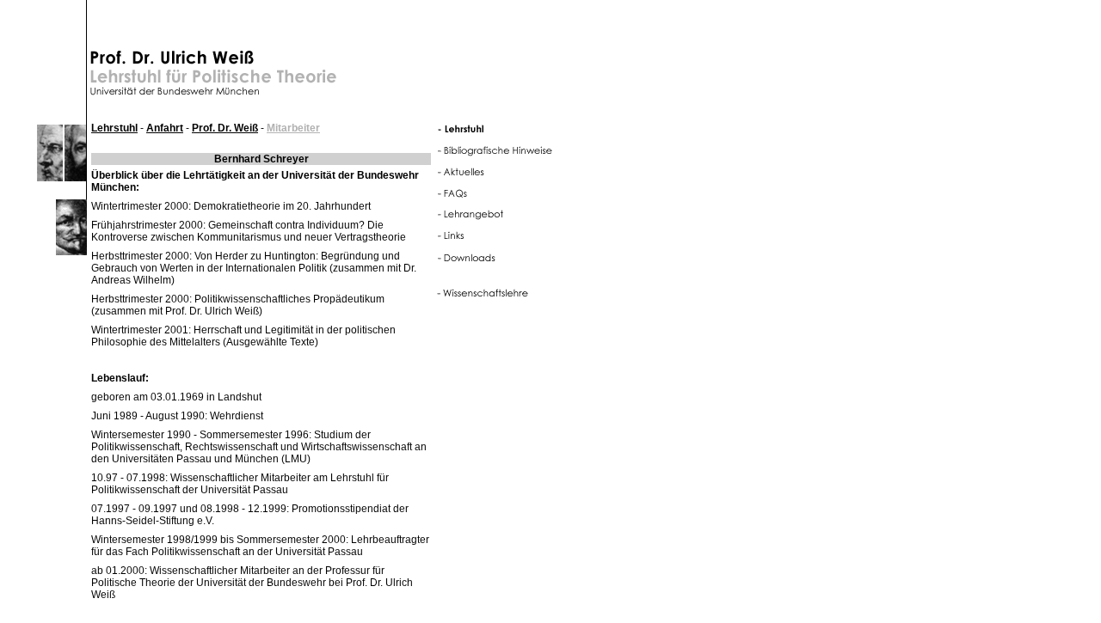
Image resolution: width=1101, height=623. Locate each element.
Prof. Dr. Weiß (225, 128)
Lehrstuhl (114, 128)
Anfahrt (164, 128)
